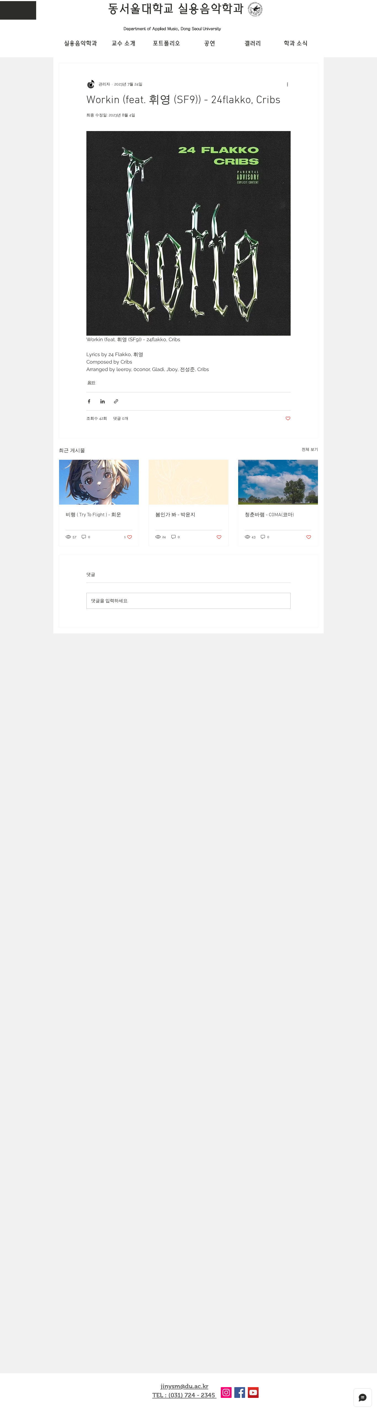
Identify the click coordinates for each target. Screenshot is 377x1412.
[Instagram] (226, 1392)
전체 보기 (310, 449)
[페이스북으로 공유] (89, 401)
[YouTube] (253, 1392)
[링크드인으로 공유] (102, 401)
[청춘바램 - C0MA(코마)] (278, 482)
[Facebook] (239, 1392)
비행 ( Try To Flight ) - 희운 (93, 515)
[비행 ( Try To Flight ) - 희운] (99, 482)
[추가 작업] (287, 84)
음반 (91, 382)
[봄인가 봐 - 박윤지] (189, 482)
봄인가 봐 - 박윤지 (175, 515)
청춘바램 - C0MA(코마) (269, 515)
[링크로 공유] (116, 401)
